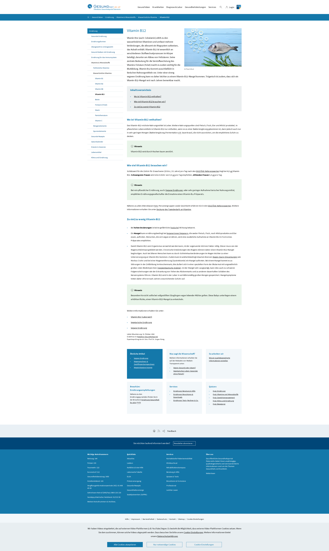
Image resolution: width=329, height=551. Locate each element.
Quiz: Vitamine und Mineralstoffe (225, 394)
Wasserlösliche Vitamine (147, 17)
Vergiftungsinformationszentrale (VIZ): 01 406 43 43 (105, 486)
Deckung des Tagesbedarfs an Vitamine (174, 209)
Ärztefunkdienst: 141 (95, 481)
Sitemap (181, 519)
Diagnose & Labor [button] (174, 7)
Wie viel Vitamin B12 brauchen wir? (150, 101)
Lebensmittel (96, 152)
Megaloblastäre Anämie (143, 367)
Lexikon (130, 463)
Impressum (135, 519)
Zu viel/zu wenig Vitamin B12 (147, 106)
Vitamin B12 (99, 94)
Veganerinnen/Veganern (177, 233)
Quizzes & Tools (172, 476)
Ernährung (109, 17)
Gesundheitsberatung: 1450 (98, 476)
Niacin (97, 110)
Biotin (97, 99)
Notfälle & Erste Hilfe (135, 467)
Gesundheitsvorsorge (135, 490)
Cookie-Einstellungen (193, 532)
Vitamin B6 (99, 89)
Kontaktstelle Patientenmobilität (179, 458)
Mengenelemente (100, 126)
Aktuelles (130, 458)
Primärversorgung (134, 481)
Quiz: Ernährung (219, 391)
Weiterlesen (210, 473)
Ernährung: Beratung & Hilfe (184, 391)
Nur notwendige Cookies (164, 544)
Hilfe (127, 519)
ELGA (129, 476)
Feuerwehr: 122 (93, 467)
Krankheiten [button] (158, 7)
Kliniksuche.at (171, 463)
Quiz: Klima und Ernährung (223, 401)
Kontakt (172, 519)
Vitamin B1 (99, 78)
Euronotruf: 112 (93, 472)
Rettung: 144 (92, 458)
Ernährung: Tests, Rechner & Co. (185, 400)
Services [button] (212, 7)
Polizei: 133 (91, 463)
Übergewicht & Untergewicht (102, 47)
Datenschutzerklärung (167, 536)
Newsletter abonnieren (183, 443)
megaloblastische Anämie (169, 268)
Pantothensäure (101, 115)
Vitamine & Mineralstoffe (126, 17)
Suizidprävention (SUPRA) (137, 494)
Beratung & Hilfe (172, 472)
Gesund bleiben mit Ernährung (103, 52)
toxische (174, 227)
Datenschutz (162, 519)
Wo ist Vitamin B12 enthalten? (147, 96)
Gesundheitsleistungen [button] (195, 7)
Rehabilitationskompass (175, 467)
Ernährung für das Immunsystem (104, 57)
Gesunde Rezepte (98, 136)
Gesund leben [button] (144, 7)
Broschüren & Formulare (176, 481)
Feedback (171, 431)
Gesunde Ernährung (99, 36)
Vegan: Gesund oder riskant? (184, 368)
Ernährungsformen (98, 41)
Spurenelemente (99, 131)
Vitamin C (98, 120)
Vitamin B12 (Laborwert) (141, 317)
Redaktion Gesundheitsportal (147, 337)
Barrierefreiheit (148, 519)
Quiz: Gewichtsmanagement (224, 397)
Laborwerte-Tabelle (134, 472)
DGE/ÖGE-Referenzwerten (207, 171)
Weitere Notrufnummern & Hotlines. (101, 501)
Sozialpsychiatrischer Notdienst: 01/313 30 (103, 497)
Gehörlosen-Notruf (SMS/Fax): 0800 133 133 (104, 492)
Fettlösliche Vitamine (101, 68)
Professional (171, 485)
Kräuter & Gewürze (98, 147)
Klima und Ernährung (99, 157)
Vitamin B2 (99, 84)
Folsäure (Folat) (101, 105)
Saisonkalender (97, 142)
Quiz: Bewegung (219, 404)
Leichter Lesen (172, 490)
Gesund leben (97, 17)
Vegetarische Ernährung (141, 322)
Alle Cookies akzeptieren (125, 544)
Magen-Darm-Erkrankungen (225, 257)
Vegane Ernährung (174, 190)
